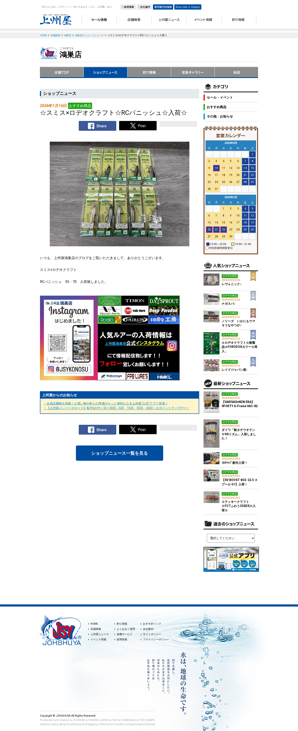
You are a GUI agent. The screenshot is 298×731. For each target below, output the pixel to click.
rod (127, 724)
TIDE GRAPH (147, 720)
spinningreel (137, 724)
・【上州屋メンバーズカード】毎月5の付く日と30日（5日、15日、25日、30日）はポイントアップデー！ (116, 408)
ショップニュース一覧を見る (119, 453)
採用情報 (122, 639)
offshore (103, 724)
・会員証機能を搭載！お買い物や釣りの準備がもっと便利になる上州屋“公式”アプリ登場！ (106, 403)
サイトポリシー (152, 634)
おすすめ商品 (216, 107)
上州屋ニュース (100, 634)
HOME (94, 623)
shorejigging (90, 724)
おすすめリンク (152, 623)
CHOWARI (79, 720)
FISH (114, 720)
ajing (62, 724)
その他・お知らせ (220, 116)
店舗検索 (96, 629)
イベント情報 (98, 639)
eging (55, 724)
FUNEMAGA (128, 720)
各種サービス (124, 634)
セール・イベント (220, 97)
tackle (120, 724)
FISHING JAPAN (98, 720)
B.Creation (63, 720)
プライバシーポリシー (156, 639)
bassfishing (73, 724)
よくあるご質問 (126, 629)
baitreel (150, 724)
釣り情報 (122, 623)
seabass (45, 724)
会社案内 (148, 629)
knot (113, 724)
